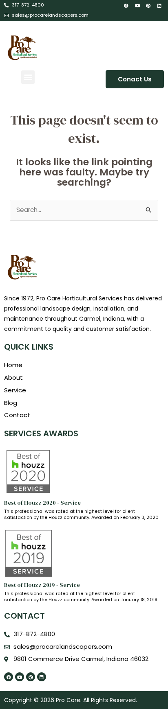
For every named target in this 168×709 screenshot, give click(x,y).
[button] (28, 77)
